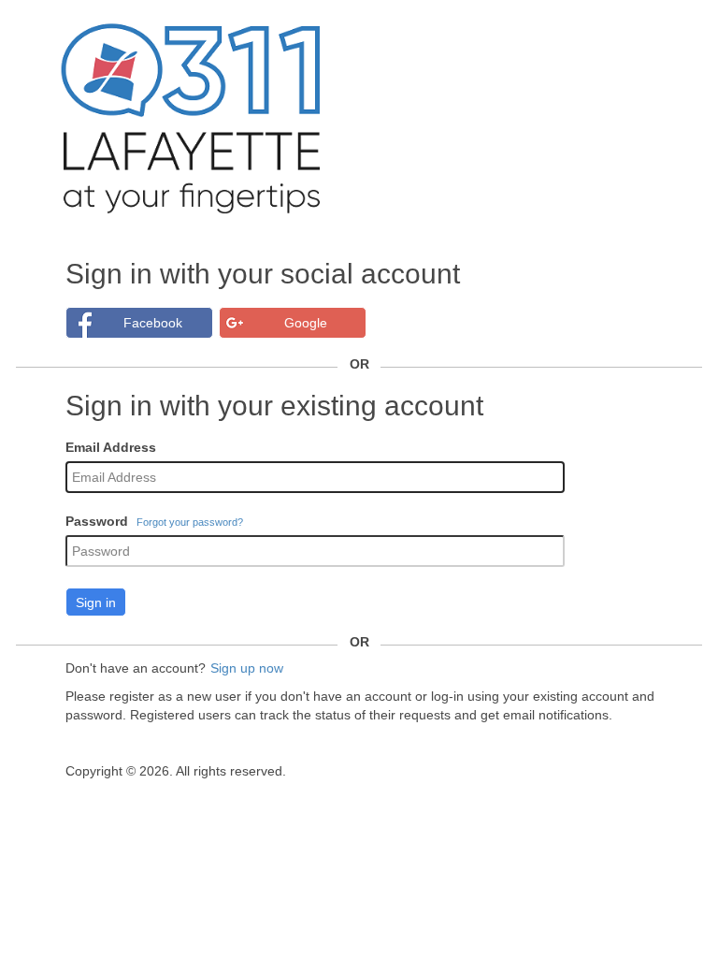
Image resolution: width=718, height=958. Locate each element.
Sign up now (246, 667)
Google (305, 322)
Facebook (152, 322)
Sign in (96, 602)
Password (96, 521)
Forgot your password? (189, 522)
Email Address (110, 447)
